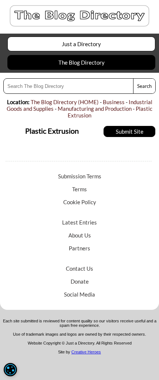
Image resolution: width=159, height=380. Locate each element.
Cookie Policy (79, 202)
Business (114, 102)
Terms (79, 189)
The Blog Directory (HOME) (65, 102)
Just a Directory (81, 44)
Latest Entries (79, 222)
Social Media (79, 294)
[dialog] (10, 369)
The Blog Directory (81, 62)
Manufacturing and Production (95, 108)
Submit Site (129, 131)
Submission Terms (79, 176)
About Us (79, 235)
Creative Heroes (86, 352)
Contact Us (79, 268)
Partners (79, 248)
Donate (80, 281)
